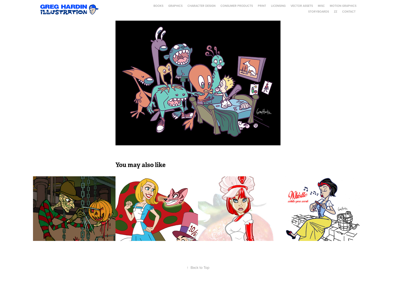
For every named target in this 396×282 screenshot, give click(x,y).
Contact (349, 11)
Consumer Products (236, 6)
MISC (321, 6)
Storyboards (318, 11)
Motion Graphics (343, 6)
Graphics (175, 6)
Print (262, 6)
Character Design (201, 6)
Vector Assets (302, 6)
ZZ (335, 11)
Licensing (278, 6)
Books (158, 6)
